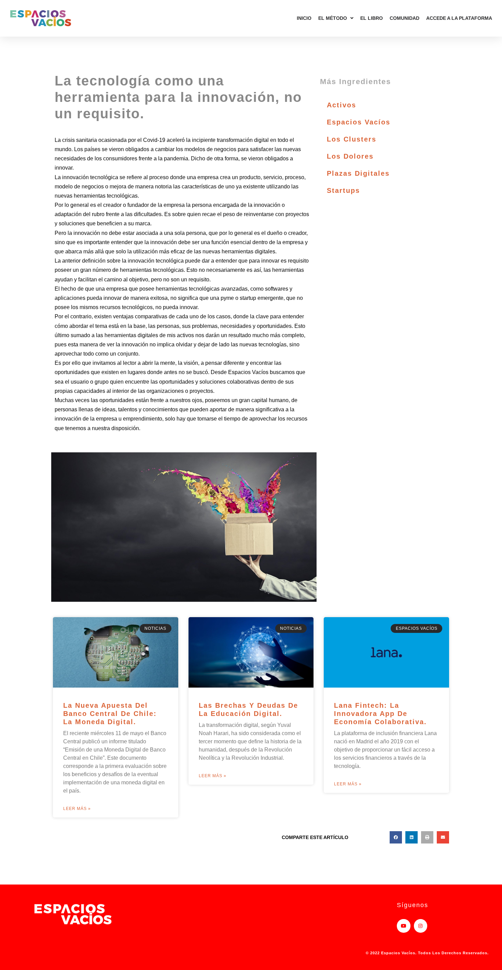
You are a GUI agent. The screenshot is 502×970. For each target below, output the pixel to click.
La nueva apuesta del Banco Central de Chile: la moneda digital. (110, 714)
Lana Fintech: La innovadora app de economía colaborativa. (380, 714)
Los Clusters (351, 139)
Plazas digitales (358, 173)
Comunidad (404, 18)
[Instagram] (420, 925)
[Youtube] (403, 925)
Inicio (304, 18)
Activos (341, 105)
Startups (343, 190)
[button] (396, 837)
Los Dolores (350, 156)
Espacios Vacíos (358, 122)
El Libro (371, 18)
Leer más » (77, 809)
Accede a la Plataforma (459, 18)
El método (332, 18)
